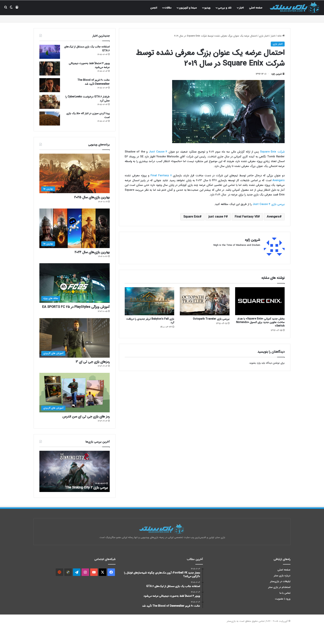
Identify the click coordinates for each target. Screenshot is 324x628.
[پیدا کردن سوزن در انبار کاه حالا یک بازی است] (49, 118)
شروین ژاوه (276, 74)
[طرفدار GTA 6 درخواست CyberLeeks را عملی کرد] (49, 102)
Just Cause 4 (158, 152)
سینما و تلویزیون (188, 8)
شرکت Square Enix (272, 152)
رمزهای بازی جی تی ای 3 (93, 361)
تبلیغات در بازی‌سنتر (280, 581)
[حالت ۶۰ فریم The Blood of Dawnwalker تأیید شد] (49, 85)
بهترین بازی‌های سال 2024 (92, 252)
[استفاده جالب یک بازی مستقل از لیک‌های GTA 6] (49, 52)
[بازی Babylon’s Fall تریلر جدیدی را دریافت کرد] (149, 301)
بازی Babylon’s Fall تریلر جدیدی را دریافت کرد (150, 320)
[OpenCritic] (59, 572)
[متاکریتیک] (68, 572)
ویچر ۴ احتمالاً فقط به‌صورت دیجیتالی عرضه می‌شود (89, 65)
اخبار (241, 8)
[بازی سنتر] (295, 7)
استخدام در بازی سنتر (279, 587)
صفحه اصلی (255, 8)
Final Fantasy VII (246, 216)
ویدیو (207, 8)
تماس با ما (285, 593)
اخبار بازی (264, 36)
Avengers (278, 180)
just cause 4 (217, 216)
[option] (74, 471)
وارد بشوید (255, 363)
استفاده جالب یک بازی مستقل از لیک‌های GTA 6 (87, 49)
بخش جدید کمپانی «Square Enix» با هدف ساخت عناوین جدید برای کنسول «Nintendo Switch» (260, 322)
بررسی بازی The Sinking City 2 (86, 487)
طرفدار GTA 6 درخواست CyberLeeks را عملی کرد (87, 99)
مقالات (167, 8)
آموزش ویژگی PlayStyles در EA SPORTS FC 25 (76, 307)
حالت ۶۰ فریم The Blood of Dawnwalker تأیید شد (93, 82)
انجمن (153, 8)
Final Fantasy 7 (161, 175)
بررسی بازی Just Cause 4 (269, 204)
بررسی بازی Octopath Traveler (211, 319)
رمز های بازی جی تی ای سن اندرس (86, 416)
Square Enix (191, 216)
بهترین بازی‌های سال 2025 (92, 197)
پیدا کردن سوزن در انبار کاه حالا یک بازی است (88, 115)
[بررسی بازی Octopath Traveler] (204, 301)
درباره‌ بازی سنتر (282, 576)
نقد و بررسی (225, 8)
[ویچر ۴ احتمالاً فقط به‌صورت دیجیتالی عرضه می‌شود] (49, 68)
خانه (279, 36)
